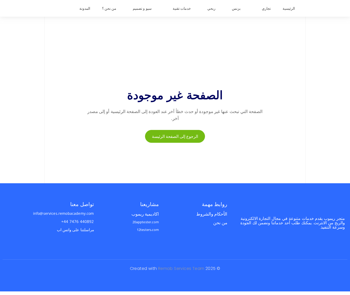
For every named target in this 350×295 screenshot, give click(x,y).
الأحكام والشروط (211, 214)
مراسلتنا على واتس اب (75, 229)
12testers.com (148, 229)
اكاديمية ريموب (145, 214)
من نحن (220, 223)
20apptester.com (145, 222)
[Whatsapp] (335, 242)
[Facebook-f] (344, 242)
